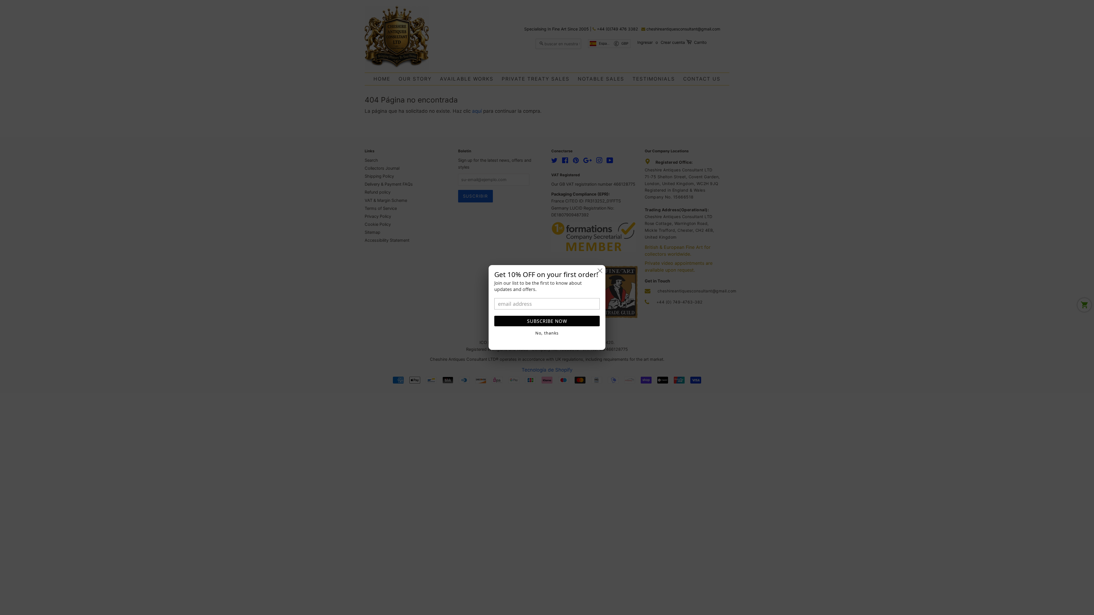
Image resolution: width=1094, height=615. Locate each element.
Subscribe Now (547, 321)
